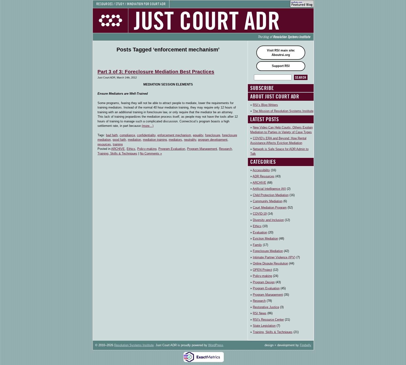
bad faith (112, 135)
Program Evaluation (171, 149)
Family (257, 245)
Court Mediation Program (270, 207)
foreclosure (212, 135)
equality (198, 135)
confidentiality (146, 135)
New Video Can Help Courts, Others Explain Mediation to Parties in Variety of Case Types (281, 130)
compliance (127, 135)
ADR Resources (263, 176)
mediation (134, 139)
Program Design (264, 282)
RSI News (259, 313)
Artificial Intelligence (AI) (269, 188)
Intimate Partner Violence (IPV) (274, 257)
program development (212, 139)
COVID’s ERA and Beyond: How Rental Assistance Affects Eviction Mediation (278, 140)
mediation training (155, 139)
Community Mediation (267, 201)
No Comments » (151, 153)
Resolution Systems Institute (134, 345)
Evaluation (260, 232)
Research (225, 149)
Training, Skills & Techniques (117, 153)
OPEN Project (262, 270)
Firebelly (305, 345)
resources (104, 144)
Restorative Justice (266, 307)
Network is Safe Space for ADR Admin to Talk (279, 151)
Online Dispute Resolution (270, 263)
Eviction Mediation (265, 238)
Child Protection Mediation (271, 195)
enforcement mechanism (174, 135)
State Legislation (264, 325)
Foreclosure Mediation (268, 251)
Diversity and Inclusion (268, 220)
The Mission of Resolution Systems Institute (283, 111)
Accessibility (261, 170)
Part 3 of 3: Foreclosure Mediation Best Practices (156, 71)
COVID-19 (260, 213)
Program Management (202, 149)
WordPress (215, 345)
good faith (119, 139)
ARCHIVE (118, 149)
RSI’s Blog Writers (265, 105)
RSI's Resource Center (268, 319)
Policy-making (146, 149)
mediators (175, 139)
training (118, 144)
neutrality (190, 139)
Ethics (131, 149)
